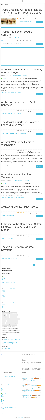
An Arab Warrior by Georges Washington (17, 143)
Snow (7, 332)
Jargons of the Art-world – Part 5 (10, 407)
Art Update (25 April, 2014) (10, 295)
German (14, 43)
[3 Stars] (20, 18)
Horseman (22, 43)
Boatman (15, 315)
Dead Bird (12, 258)
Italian (13, 326)
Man (18, 133)
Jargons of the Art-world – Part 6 (10, 399)
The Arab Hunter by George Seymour (17, 248)
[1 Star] (17, 18)
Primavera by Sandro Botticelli (8, 340)
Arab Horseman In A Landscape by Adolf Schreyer (21, 71)
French (12, 165)
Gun (14, 165)
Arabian (21, 21)
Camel (27, 21)
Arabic (24, 21)
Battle (12, 43)
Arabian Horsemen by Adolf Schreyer (17, 33)
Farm (8, 320)
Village (18, 332)
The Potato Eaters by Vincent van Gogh (30, 392)
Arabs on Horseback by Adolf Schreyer (18, 103)
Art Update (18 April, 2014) (10, 302)
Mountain (22, 197)
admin (3, 15)
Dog (7, 318)
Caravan (15, 197)
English (14, 318)
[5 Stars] (23, 18)
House (16, 133)
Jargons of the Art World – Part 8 (10, 376)
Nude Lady (5, 330)
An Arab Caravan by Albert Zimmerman (16, 176)
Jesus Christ (5, 328)
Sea (3, 332)
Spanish (11, 332)
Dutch (10, 133)
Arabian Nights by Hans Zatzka (19, 206)
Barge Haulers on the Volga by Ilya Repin (30, 388)
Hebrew (12, 133)
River (19, 330)
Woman (24, 133)
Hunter (16, 258)
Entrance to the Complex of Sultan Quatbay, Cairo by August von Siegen (21, 227)
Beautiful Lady (14, 313)
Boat (11, 315)
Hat (3, 324)
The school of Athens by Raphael (9, 343)
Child (11, 317)
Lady (9, 328)
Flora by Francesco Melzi (27, 395)
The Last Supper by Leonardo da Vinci (10, 342)
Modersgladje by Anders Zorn (28, 378)
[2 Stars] (19, 18)
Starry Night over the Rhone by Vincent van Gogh (32, 380)
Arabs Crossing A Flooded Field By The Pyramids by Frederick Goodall (22, 11)
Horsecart (14, 324)
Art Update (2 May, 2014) (10, 288)
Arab (19, 21)
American (4, 313)
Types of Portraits (8, 393)
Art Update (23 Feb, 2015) (10, 275)
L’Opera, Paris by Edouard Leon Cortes (30, 385)
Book (4, 317)
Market (12, 238)
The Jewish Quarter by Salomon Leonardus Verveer (20, 123)
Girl (17, 322)
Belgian (4, 315)
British (8, 317)
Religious (14, 330)
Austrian (10, 215)
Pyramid (30, 21)
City (6, 238)
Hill (6, 324)
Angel (9, 313)
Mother (16, 328)
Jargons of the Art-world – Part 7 (10, 384)
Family (18, 318)
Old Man (10, 330)
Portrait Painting (19, 252)
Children (6, 133)
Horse (18, 43)
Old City (21, 133)
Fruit (4, 322)
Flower (12, 320)
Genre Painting (16, 15)
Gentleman (8, 322)
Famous (4, 320)
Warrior (24, 165)
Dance (13, 215)
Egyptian (8, 238)
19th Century (16, 127)
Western (25, 127)
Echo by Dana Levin (26, 397)
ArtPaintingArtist (5, 1)
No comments (25, 15)
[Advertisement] (22, 56)
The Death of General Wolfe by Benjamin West (11, 339)
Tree (15, 332)
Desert (18, 197)
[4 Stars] (22, 18)
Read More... (39, 21)
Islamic (20, 15)
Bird (8, 315)
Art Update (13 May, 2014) (10, 282)
